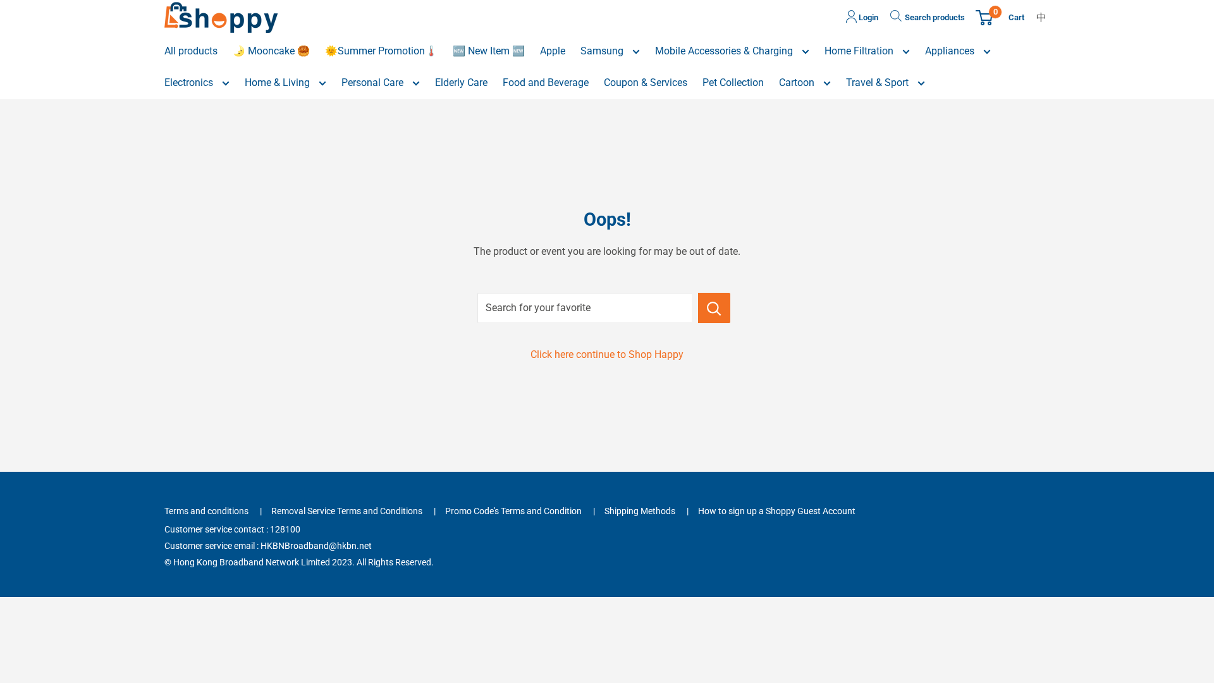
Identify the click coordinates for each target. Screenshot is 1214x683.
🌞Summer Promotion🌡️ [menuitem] (381, 51)
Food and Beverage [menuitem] (546, 83)
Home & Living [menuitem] (278, 83)
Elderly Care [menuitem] (461, 83)
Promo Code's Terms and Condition (513, 511)
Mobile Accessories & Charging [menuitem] (725, 51)
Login (867, 17)
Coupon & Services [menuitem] (645, 83)
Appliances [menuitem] (951, 51)
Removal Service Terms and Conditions (346, 511)
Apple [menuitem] (552, 51)
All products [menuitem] (191, 51)
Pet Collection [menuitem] (733, 83)
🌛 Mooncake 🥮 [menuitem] (271, 51)
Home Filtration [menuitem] (860, 51)
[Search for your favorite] (714, 308)
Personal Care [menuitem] (373, 83)
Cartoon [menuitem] (798, 83)
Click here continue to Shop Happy (607, 354)
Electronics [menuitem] (190, 83)
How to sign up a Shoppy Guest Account (776, 511)
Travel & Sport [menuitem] (878, 83)
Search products (935, 17)
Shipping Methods (639, 511)
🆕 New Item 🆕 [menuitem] (489, 51)
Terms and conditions (206, 511)
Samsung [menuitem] (603, 51)
